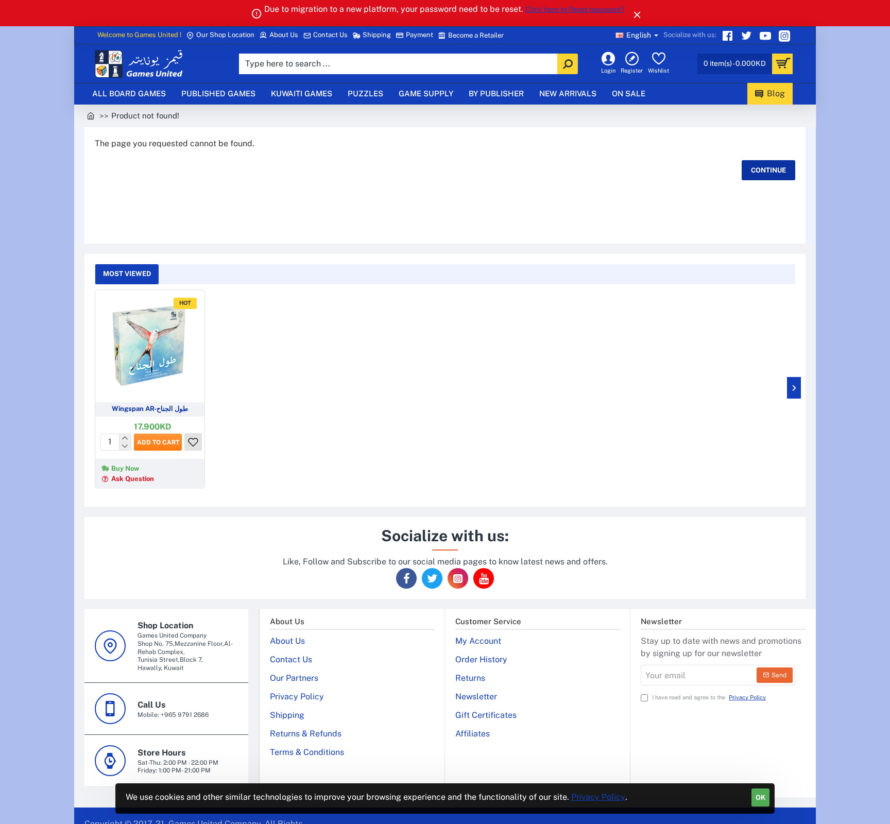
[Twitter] (747, 35)
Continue (768, 170)
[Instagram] (785, 35)
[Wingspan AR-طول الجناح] (149, 344)
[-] (125, 446)
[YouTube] (483, 578)
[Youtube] (766, 35)
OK (760, 797)
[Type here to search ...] (567, 64)
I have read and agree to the (708, 697)
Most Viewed (127, 274)
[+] (125, 438)
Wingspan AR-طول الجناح (150, 409)
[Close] (637, 14)
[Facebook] (406, 578)
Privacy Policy (598, 797)
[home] (91, 115)
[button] (158, 442)
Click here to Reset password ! (575, 9)
